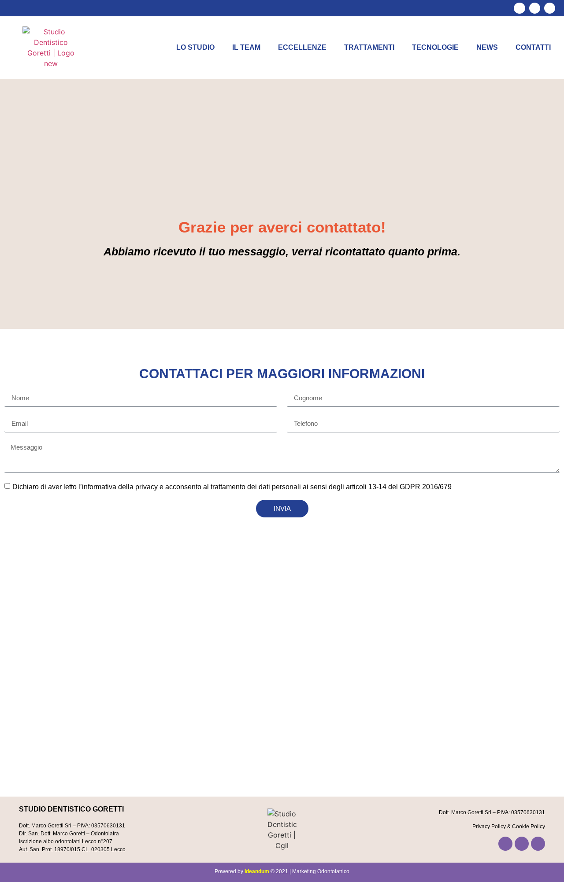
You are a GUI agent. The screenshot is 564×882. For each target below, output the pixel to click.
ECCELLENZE (302, 47)
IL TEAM (246, 47)
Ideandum (257, 871)
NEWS (487, 47)
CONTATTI (533, 47)
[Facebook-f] (519, 8)
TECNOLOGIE (435, 47)
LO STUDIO (195, 47)
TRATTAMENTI (369, 47)
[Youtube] (549, 8)
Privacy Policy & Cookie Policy (508, 826)
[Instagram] (534, 8)
